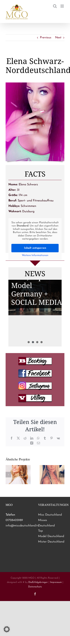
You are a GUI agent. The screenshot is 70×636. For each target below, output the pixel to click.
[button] (8, 474)
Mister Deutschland (51, 541)
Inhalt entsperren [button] (35, 248)
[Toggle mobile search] (55, 6)
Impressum (56, 582)
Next (58, 37)
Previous (45, 37)
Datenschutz (35, 587)
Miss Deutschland (50, 514)
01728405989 (14, 520)
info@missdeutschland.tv (22, 525)
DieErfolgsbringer (38, 582)
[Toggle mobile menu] (62, 6)
